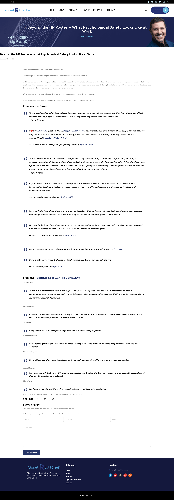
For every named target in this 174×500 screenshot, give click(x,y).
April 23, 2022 (86, 144)
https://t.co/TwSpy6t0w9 (54, 138)
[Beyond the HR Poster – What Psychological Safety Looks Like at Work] (52, 399)
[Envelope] (164, 2)
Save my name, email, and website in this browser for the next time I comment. (52, 414)
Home (52, 10)
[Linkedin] (148, 2)
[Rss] (168, 2)
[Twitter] (160, 2)
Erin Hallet (118, 249)
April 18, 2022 (67, 197)
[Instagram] (156, 2)
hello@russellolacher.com (18, 2)
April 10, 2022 (59, 266)
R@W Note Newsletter (92, 10)
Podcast (73, 10)
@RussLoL (42, 131)
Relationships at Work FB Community (57, 278)
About (61, 10)
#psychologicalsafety (73, 131)
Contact (111, 10)
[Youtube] (152, 2)
